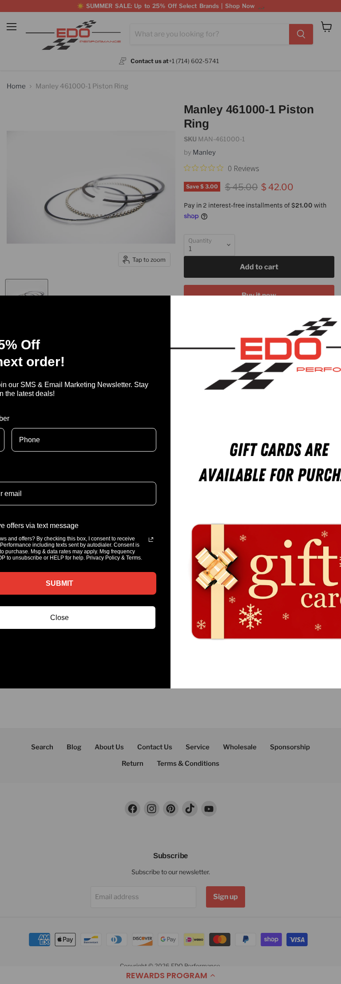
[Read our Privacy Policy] (151, 539)
